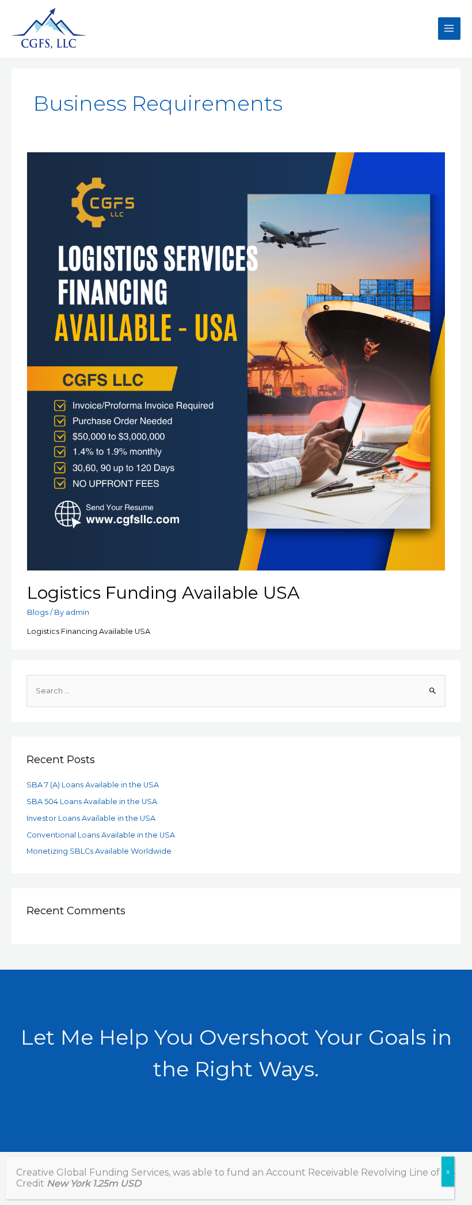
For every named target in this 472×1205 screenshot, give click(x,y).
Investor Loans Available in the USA (90, 818)
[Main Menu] (449, 28)
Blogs (37, 612)
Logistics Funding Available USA (163, 592)
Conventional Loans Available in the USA (100, 835)
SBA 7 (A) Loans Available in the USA (92, 784)
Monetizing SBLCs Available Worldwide (99, 851)
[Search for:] (236, 690)
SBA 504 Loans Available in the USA (91, 801)
